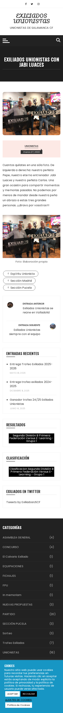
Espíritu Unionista (22, 274)
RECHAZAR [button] (29, 694)
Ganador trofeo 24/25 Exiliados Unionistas (31, 402)
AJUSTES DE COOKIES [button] (18, 700)
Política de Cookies (18, 705)
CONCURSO (11, 547)
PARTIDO (9, 614)
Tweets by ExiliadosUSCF (23, 502)
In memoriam (12, 595)
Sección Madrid (21, 281)
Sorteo (7, 633)
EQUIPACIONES (13, 566)
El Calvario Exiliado (15, 557)
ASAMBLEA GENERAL (16, 537)
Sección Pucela (21, 288)
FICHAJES (9, 576)
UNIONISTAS (31, 146)
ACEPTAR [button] (12, 694)
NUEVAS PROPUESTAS (18, 605)
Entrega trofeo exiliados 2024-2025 (31, 384)
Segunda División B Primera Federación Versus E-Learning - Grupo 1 (31, 438)
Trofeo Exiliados (13, 643)
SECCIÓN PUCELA (14, 624)
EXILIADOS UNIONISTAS (31, 18)
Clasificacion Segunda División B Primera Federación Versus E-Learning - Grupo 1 (31, 471)
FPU (5, 585)
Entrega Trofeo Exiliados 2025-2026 (31, 366)
